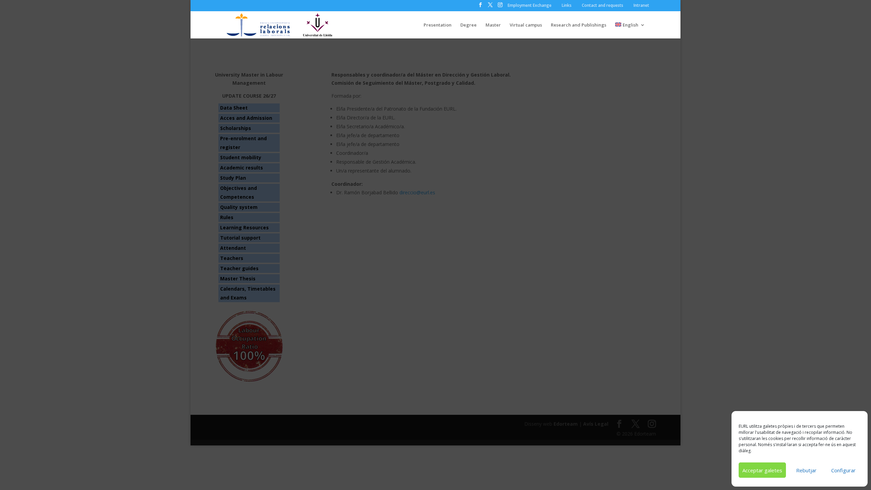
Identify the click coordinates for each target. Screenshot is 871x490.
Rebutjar (806, 470)
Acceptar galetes (762, 470)
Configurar (843, 470)
